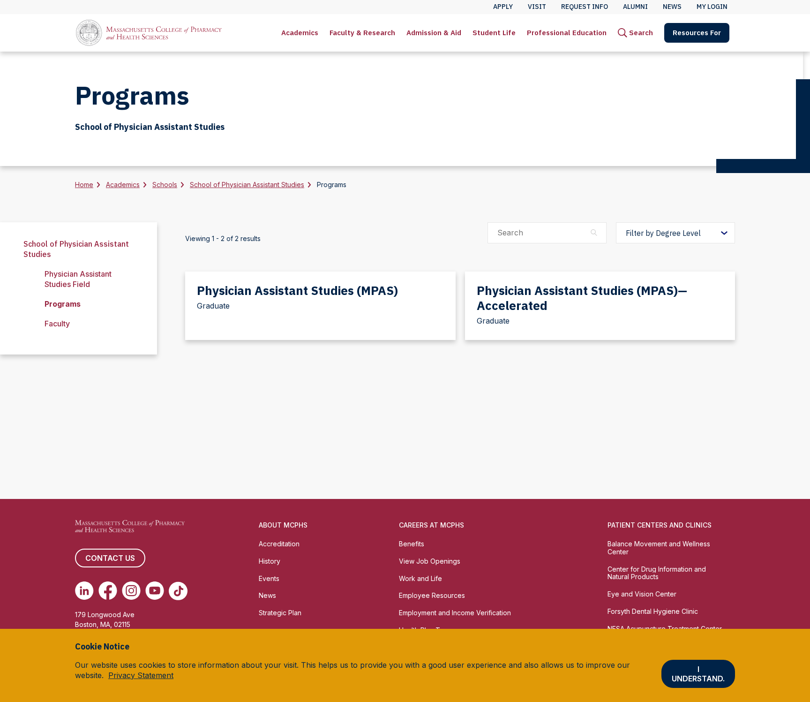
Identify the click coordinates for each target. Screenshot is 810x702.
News (267, 595)
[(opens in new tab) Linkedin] (84, 590)
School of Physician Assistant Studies (247, 185)
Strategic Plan (280, 613)
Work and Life (420, 578)
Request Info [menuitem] (584, 6)
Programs (63, 304)
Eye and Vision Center (642, 594)
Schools (164, 185)
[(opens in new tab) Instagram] (131, 590)
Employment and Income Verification (455, 613)
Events (269, 578)
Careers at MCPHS (431, 525)
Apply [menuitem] (503, 6)
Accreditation (279, 544)
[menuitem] (300, 33)
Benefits (411, 544)
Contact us (110, 558)
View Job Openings (429, 561)
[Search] (594, 232)
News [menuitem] (672, 6)
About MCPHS (283, 525)
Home (84, 185)
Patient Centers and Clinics (660, 525)
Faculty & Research (362, 32)
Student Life (494, 32)
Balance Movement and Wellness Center (659, 548)
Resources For (697, 32)
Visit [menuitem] (537, 6)
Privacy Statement (140, 675)
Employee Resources (432, 595)
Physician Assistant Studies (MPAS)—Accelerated (582, 297)
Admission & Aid (433, 32)
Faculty (57, 323)
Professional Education (567, 32)
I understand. (698, 673)
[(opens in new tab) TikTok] (178, 590)
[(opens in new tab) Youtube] (154, 590)
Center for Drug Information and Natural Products (657, 573)
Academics (299, 32)
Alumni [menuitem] (635, 6)
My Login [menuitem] (712, 6)
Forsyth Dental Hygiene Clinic (653, 611)
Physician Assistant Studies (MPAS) (297, 290)
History (269, 561)
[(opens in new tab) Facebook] (107, 590)
